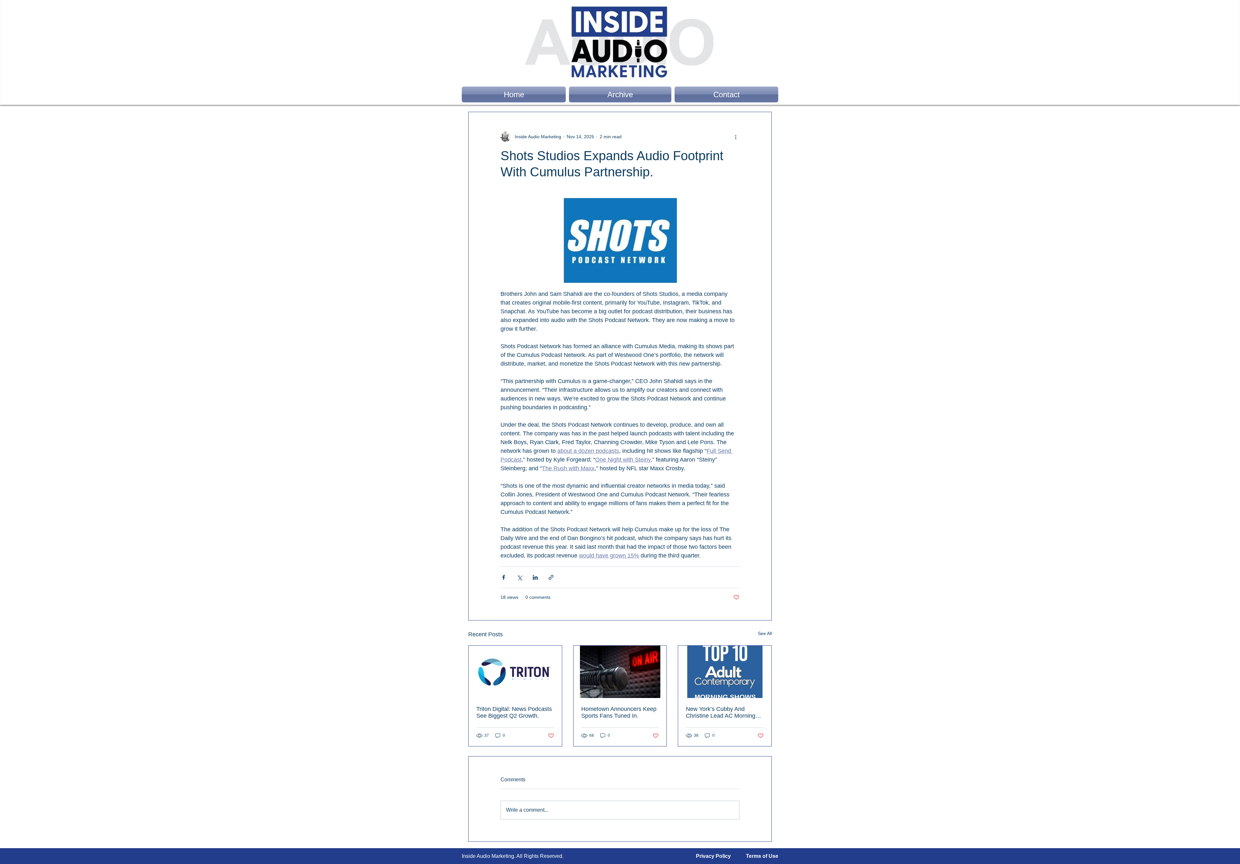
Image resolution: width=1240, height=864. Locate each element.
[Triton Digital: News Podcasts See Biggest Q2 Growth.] (515, 672)
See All (765, 633)
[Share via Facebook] (504, 577)
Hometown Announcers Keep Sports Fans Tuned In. (618, 712)
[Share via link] (551, 577)
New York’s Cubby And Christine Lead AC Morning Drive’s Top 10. (720, 712)
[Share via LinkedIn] (535, 577)
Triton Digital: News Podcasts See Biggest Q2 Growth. (514, 712)
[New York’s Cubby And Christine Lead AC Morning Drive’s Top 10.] (724, 672)
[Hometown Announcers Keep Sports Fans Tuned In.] (620, 672)
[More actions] (735, 137)
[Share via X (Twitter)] (519, 577)
